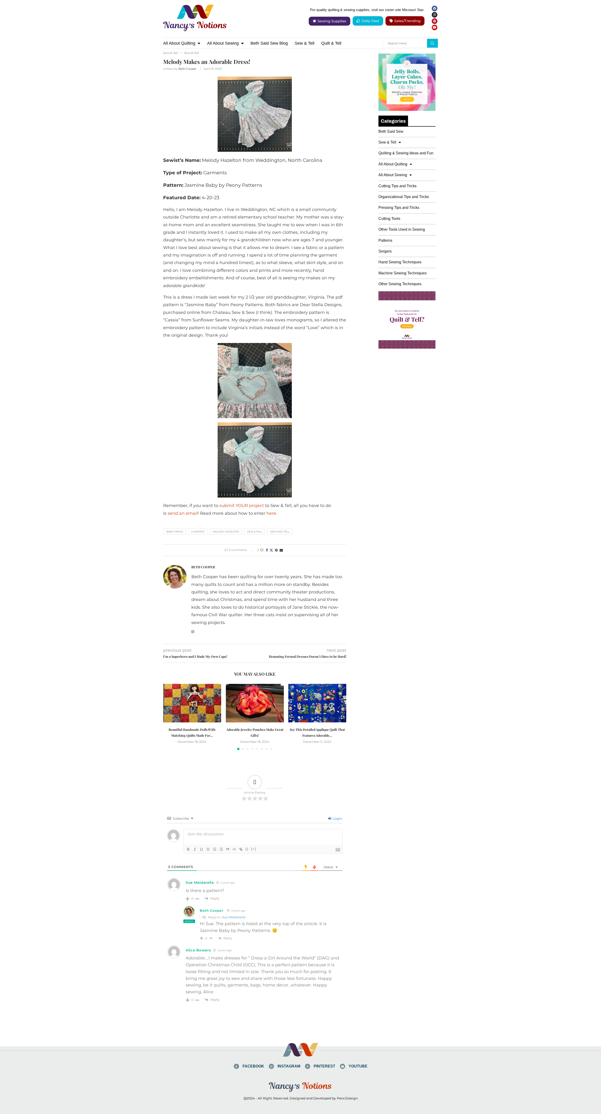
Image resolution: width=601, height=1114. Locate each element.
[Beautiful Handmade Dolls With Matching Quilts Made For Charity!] (192, 703)
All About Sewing (223, 43)
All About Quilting (179, 43)
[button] (169, 717)
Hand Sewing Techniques (399, 262)
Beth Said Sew (390, 131)
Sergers (385, 251)
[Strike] (208, 849)
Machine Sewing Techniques (402, 273)
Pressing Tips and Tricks (398, 208)
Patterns (385, 240)
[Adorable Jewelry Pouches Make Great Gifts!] (255, 703)
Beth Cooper (187, 68)
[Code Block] (234, 849)
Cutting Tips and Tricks (397, 186)
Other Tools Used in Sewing (401, 229)
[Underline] (201, 849)
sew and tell (279, 531)
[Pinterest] (434, 21)
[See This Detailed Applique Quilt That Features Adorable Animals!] (317, 703)
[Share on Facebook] (267, 550)
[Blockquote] (227, 849)
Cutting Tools (389, 219)
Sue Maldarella (234, 917)
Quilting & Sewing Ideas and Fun (405, 153)
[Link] (241, 849)
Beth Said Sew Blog (269, 43)
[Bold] (188, 849)
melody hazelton (226, 531)
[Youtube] (434, 27)
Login (337, 818)
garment (198, 531)
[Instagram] (434, 15)
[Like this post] (261, 550)
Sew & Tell (304, 43)
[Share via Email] (281, 550)
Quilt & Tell (331, 43)
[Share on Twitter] (271, 550)
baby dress (174, 531)
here (271, 513)
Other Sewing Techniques (399, 284)
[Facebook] (434, 8)
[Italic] (195, 849)
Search (432, 43)
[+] (253, 849)
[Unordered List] (221, 849)
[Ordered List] (214, 849)
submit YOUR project (242, 505)
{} (247, 849)
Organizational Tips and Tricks (403, 197)
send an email (183, 513)
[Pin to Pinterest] (276, 550)
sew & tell (254, 531)
